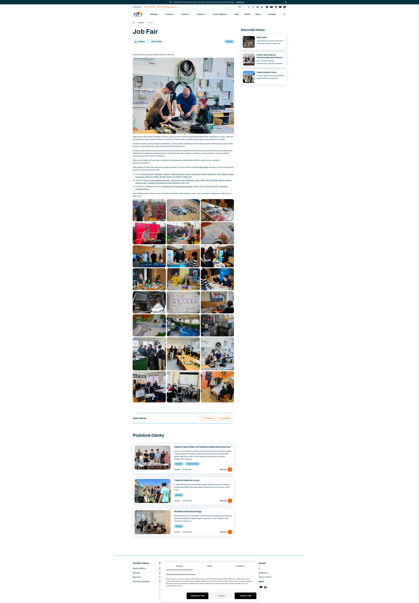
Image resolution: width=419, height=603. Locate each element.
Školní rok (136, 573)
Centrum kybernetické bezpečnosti (156, 180)
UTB (200, 186)
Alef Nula (158, 174)
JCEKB (247, 14)
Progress (185, 177)
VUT (204, 186)
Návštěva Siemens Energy (188, 511)
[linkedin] (262, 7)
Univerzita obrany (167, 186)
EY (174, 177)
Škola (257, 14)
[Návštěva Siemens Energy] (153, 522)
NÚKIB (214, 180)
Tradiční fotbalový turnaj (186, 480)
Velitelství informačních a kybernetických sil (164, 183)
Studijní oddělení (139, 568)
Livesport (166, 174)
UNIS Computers (177, 174)
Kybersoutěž (203, 167)
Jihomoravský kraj (177, 180)
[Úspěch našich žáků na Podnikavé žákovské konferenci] (153, 458)
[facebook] (249, 7)
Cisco (219, 174)
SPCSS (163, 177)
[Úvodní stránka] (134, 22)
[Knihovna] (271, 7)
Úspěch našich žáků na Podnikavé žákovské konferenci (202, 447)
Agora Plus (149, 177)
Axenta (187, 174)
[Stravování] (276, 7)
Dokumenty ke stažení (141, 581)
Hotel (236, 14)
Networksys (211, 174)
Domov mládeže (219, 14)
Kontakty (272, 14)
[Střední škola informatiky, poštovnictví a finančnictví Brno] (138, 14)
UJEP (195, 186)
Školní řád (136, 577)
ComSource (195, 174)
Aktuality (153, 14)
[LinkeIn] (265, 587)
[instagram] (253, 7)
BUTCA (210, 186)
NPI (183, 183)
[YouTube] (261, 587)
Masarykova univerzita (183, 186)
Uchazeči (169, 14)
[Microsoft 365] (284, 7)
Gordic (203, 174)
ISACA (169, 177)
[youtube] (257, 7)
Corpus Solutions (147, 174)
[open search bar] (284, 14)
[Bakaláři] (267, 7)
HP (190, 177)
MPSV (208, 180)
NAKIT (156, 177)
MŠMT (203, 180)
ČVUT (216, 186)
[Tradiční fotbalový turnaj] (153, 491)
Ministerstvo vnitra (192, 180)
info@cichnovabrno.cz (259, 573)
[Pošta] (280, 7)
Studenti (184, 14)
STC (187, 183)
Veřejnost (201, 14)
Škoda (224, 174)
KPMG (178, 177)
